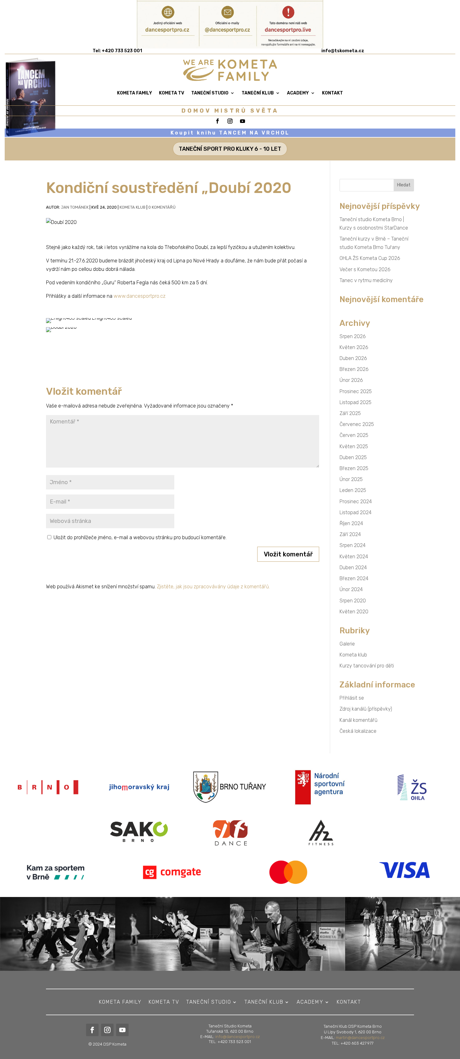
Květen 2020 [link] (354, 612)
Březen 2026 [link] (354, 369)
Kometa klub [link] (133, 207)
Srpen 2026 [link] (353, 336)
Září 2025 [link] (350, 413)
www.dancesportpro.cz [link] (140, 296)
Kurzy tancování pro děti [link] (367, 666)
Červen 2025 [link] (354, 435)
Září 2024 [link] (350, 534)
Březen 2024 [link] (354, 578)
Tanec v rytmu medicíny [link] (366, 280)
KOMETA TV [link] (171, 93)
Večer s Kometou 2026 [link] (365, 269)
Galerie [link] (347, 644)
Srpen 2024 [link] (352, 545)
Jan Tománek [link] (75, 207)
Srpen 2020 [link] (353, 601)
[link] (342, 50)
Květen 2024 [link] (354, 557)
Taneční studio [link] (209, 93)
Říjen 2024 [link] (351, 523)
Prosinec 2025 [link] (356, 391)
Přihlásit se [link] (352, 698)
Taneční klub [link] (258, 93)
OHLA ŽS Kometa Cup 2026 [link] (370, 258)
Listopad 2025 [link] (355, 402)
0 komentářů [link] (162, 207)
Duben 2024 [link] (353, 567)
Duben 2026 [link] (353, 358)
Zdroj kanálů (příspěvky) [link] (366, 709)
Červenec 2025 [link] (357, 424)
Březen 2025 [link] (354, 468)
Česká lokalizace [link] (358, 731)
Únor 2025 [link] (351, 479)
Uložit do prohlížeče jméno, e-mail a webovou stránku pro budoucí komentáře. (140, 537)
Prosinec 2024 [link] (356, 501)
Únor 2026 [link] (351, 380)
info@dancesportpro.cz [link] (237, 1036)
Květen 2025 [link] (354, 446)
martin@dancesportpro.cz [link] (360, 1037)
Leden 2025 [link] (353, 490)
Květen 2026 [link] (354, 347)
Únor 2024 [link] (351, 589)
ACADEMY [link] (298, 93)
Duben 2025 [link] (353, 457)
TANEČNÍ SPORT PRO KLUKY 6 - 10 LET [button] (230, 148)
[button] (288, 554)
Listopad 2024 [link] (355, 512)
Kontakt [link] (332, 93)
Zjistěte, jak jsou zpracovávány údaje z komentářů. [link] (213, 587)
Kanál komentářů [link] (358, 720)
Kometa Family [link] (134, 93)
